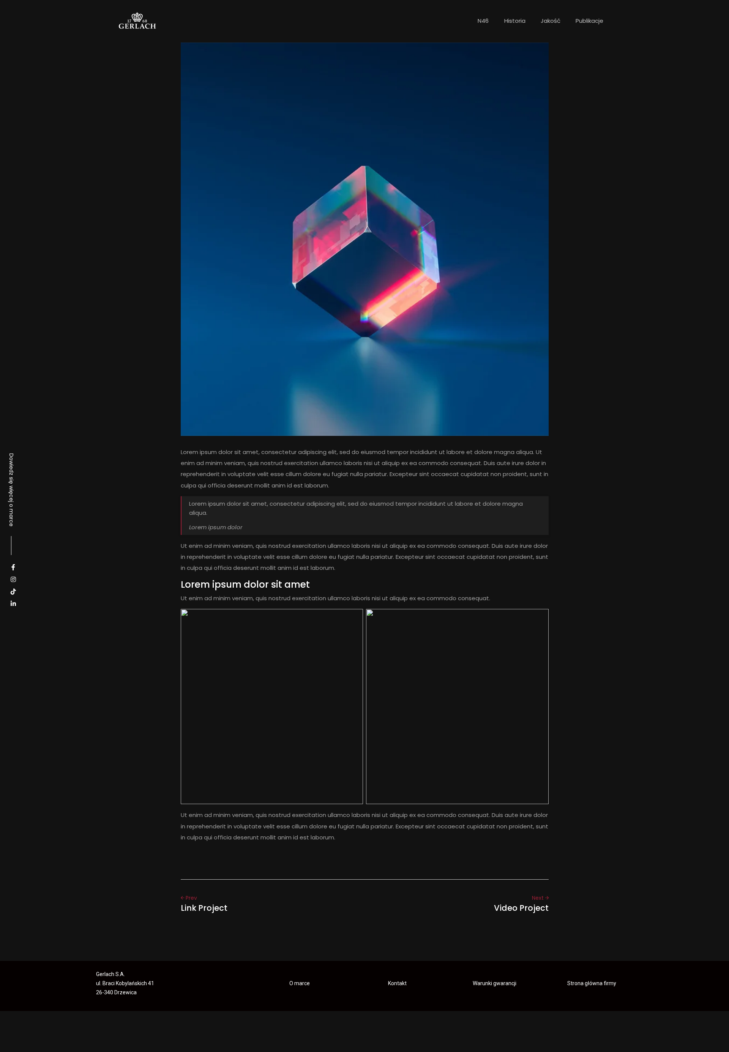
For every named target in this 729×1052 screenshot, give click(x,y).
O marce (299, 983)
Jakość (550, 21)
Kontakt (397, 983)
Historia (514, 21)
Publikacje (589, 21)
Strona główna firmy (591, 983)
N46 (483, 21)
